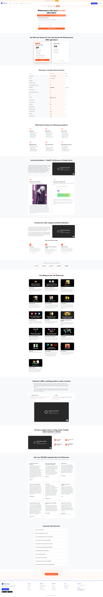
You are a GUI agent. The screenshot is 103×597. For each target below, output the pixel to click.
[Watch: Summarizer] (67, 283)
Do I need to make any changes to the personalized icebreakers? (45, 564)
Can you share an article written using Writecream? (43, 540)
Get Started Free (94, 3)
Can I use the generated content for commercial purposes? (44, 536)
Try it (30, 252)
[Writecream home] (2, 584)
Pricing (30, 3)
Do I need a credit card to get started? (41, 557)
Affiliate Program (42, 585)
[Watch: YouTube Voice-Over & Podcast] (51, 331)
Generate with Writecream (51, 28)
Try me (30, 399)
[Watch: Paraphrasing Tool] (35, 298)
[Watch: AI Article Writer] (35, 283)
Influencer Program (43, 586)
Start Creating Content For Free (51, 574)
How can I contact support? (39, 529)
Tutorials (53, 586)
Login (100, 3)
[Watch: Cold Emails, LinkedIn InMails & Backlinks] (67, 315)
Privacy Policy (66, 586)
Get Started (29, 589)
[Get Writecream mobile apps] (35, 346)
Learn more (33, 399)
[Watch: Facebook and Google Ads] (51, 283)
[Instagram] (85, 585)
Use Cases (53, 588)
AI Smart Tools (22, 3)
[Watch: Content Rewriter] (67, 298)
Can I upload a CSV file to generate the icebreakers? (43, 561)
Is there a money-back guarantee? (40, 554)
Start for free (42, 59)
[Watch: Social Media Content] (35, 315)
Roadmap (41, 588)
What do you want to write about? (43, 17)
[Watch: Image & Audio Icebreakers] (35, 331)
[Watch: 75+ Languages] (67, 331)
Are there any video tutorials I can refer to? (41, 533)
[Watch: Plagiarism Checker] (35, 363)
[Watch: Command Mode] (67, 346)
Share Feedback (81, 590)
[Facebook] (80, 585)
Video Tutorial (34, 252)
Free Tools (15, 3)
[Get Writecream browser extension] (51, 346)
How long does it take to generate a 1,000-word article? (43, 543)
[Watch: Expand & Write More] (51, 298)
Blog (27, 3)
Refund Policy (66, 588)
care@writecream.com (82, 589)
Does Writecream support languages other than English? (43, 547)
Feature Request (42, 589)
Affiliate (10, 3)
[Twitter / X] (78, 585)
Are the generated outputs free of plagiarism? (42, 550)
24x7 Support (54, 589)
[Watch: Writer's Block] (51, 315)
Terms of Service (66, 585)
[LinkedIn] (83, 585)
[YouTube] (82, 585)
